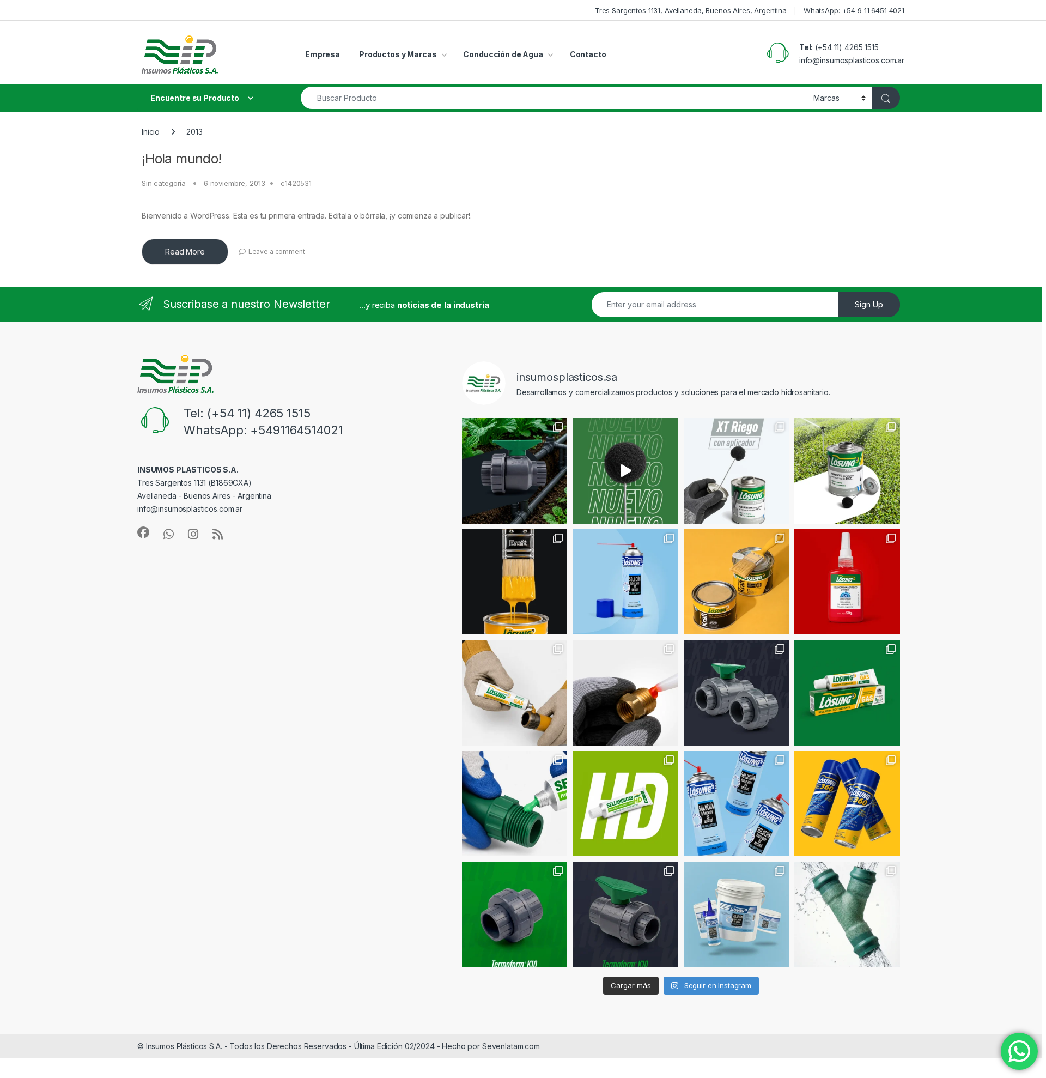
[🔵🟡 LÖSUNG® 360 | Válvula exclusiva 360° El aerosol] (847, 804)
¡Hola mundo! (182, 158)
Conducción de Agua (503, 54)
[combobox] (554, 98)
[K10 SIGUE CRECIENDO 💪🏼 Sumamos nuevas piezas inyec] (736, 693)
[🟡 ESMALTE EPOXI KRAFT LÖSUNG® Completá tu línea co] (515, 582)
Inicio (151, 131)
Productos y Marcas (397, 54)
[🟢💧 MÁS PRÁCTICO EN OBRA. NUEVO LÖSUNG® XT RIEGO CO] (847, 471)
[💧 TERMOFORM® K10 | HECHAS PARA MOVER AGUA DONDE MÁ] (515, 471)
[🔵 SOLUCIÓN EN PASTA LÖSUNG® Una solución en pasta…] (736, 914)
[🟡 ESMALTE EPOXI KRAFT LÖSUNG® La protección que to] (736, 582)
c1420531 (296, 183)
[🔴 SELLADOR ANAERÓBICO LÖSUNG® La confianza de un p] (847, 582)
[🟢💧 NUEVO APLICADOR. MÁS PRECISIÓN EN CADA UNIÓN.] (625, 471)
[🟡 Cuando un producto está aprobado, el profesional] (515, 693)
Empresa (322, 54)
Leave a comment (276, 251)
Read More (185, 251)
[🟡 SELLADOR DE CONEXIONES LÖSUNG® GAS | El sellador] (847, 693)
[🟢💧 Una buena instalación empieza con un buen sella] (515, 804)
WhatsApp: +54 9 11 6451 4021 (854, 10)
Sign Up (869, 304)
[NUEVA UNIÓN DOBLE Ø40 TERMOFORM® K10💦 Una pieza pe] (515, 914)
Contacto (588, 54)
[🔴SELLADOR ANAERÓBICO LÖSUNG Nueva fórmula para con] (625, 693)
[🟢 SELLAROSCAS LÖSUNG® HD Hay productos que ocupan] (625, 804)
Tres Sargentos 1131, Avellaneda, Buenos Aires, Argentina (691, 10)
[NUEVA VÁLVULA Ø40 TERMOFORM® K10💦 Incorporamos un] (625, 914)
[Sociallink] (143, 532)
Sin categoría (164, 183)
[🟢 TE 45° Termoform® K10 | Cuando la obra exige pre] (847, 914)
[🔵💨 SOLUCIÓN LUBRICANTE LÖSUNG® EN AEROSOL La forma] (736, 804)
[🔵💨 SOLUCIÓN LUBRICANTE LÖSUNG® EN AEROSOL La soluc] (625, 582)
